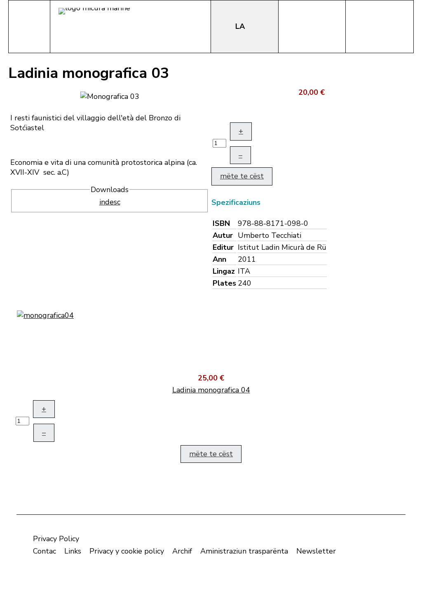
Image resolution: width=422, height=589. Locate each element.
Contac (44, 551)
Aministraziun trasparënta (244, 551)
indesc (109, 202)
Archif (182, 551)
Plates (224, 283)
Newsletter (316, 551)
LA (241, 26)
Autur (223, 235)
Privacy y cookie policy (126, 551)
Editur (223, 247)
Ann (219, 259)
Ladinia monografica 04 (211, 390)
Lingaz (224, 271)
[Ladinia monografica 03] (109, 96)
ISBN (221, 223)
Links (72, 551)
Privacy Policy (56, 539)
